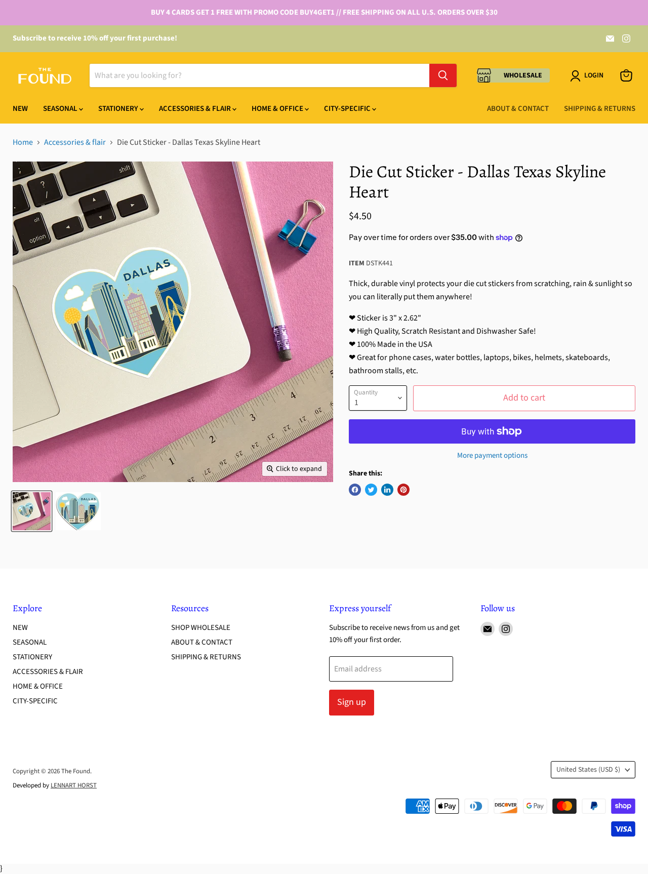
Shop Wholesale (200, 627)
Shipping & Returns (599, 108)
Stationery (119, 108)
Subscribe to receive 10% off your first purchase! (95, 38)
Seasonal (61, 108)
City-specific (348, 108)
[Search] (443, 75)
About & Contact (518, 108)
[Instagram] (626, 38)
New (20, 108)
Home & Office (278, 108)
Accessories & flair (75, 142)
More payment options (492, 455)
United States (588, 770)
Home (23, 142)
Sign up (351, 702)
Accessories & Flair (195, 108)
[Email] (610, 38)
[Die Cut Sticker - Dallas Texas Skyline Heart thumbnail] (32, 511)
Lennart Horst (74, 785)
